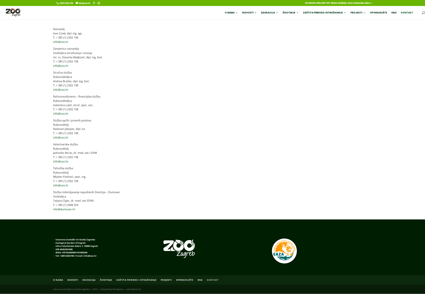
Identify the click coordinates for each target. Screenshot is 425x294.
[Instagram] (99, 3)
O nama (230, 12)
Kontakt (407, 12)
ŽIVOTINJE (289, 12)
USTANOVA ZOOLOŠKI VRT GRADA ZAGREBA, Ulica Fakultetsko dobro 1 (338, 3)
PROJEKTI (356, 12)
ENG (394, 12)
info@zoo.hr (60, 42)
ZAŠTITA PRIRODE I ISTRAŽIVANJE (323, 12)
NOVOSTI (248, 12)
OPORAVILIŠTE (378, 12)
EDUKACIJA (268, 12)
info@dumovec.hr (64, 209)
